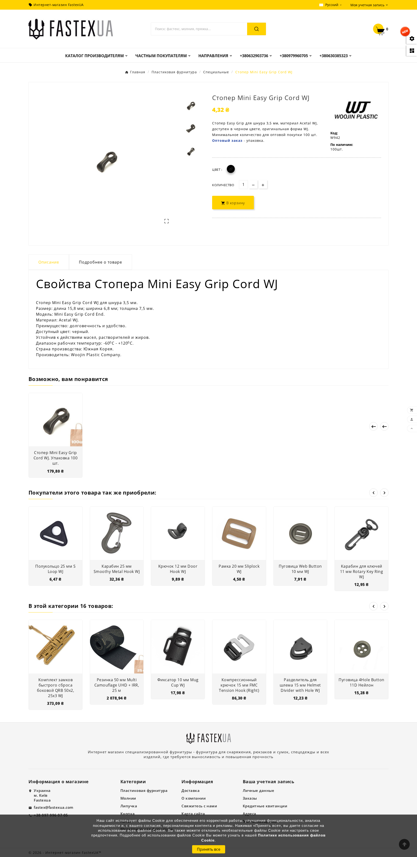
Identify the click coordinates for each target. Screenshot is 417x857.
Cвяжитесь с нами (199, 805)
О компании (193, 798)
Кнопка (127, 813)
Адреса (249, 813)
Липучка (128, 805)
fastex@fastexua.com (53, 807)
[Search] (256, 29)
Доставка (190, 790)
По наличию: (341, 144)
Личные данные (258, 790)
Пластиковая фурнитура (144, 790)
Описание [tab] (48, 262)
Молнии (128, 798)
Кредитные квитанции (265, 805)
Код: (334, 133)
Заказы (250, 798)
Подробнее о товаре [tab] (100, 262)
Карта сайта (193, 813)
